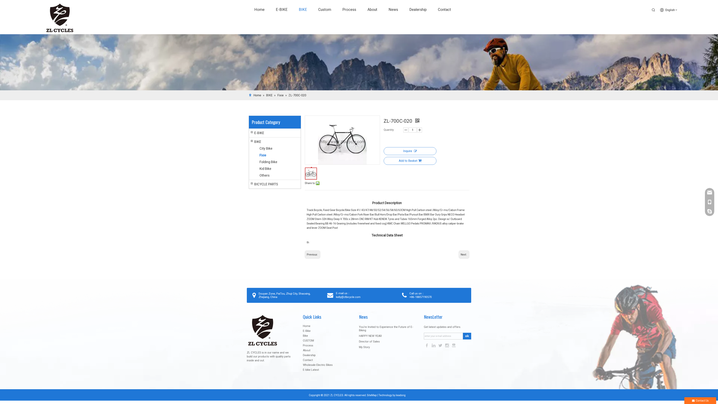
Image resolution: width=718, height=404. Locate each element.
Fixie (263, 155)
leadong (401, 395)
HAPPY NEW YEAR (370, 336)
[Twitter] (440, 345)
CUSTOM (308, 340)
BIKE (257, 142)
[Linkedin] (434, 345)
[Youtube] (454, 345)
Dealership (309, 355)
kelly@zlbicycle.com (348, 297)
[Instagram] (447, 345)
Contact (308, 360)
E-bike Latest (311, 369)
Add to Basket (408, 161)
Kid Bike (265, 169)
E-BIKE (259, 133)
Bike (305, 335)
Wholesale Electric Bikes (318, 365)
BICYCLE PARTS (266, 184)
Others (265, 175)
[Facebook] (427, 345)
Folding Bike (268, 162)
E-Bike (307, 331)
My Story (364, 347)
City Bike (266, 148)
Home (306, 326)
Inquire (407, 151)
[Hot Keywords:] (653, 10)
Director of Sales (369, 341)
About (306, 350)
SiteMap (371, 395)
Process (308, 345)
